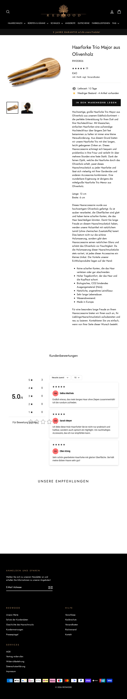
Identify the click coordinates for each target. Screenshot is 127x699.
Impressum (11, 671)
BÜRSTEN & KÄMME (37, 23)
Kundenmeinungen (14, 629)
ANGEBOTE (70, 23)
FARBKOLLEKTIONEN (101, 23)
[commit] (50, 587)
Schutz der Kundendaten (17, 619)
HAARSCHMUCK (15, 23)
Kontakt (68, 634)
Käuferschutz (71, 619)
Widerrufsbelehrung (15, 661)
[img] (78, 68)
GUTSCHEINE (84, 23)
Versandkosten (93, 76)
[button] (35, 380)
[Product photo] (34, 71)
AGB (8, 651)
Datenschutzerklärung (15, 666)
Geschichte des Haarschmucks (20, 624)
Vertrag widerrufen (14, 656)
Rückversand (71, 629)
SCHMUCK (56, 23)
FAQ (114, 23)
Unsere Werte (12, 614)
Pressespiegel (12, 634)
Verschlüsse (70, 614)
